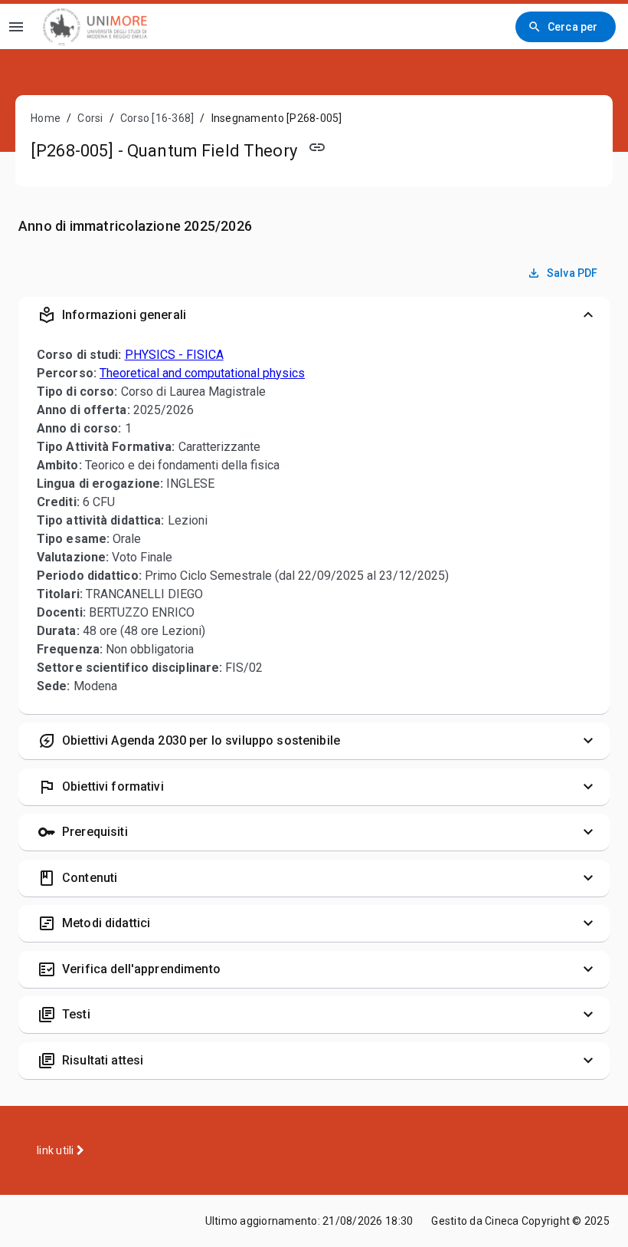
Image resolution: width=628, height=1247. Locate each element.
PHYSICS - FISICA (174, 354)
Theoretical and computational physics (202, 373)
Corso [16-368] (157, 118)
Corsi (90, 118)
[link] (95, 26)
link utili (57, 1150)
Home (46, 118)
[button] (314, 315)
